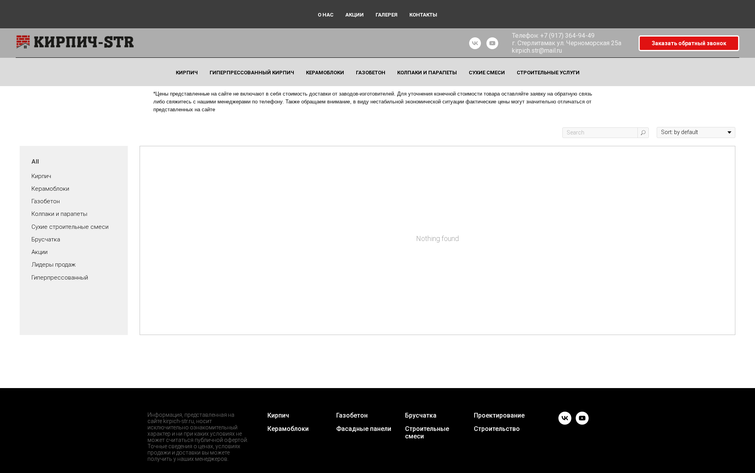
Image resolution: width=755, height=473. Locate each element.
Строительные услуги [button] (548, 72)
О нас (325, 15)
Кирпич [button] (187, 72)
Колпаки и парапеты (427, 72)
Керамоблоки (325, 72)
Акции (354, 15)
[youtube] (492, 43)
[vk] (475, 43)
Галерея (387, 15)
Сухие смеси (487, 72)
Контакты (423, 15)
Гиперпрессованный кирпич (252, 72)
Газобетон (370, 72)
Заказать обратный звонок (689, 43)
